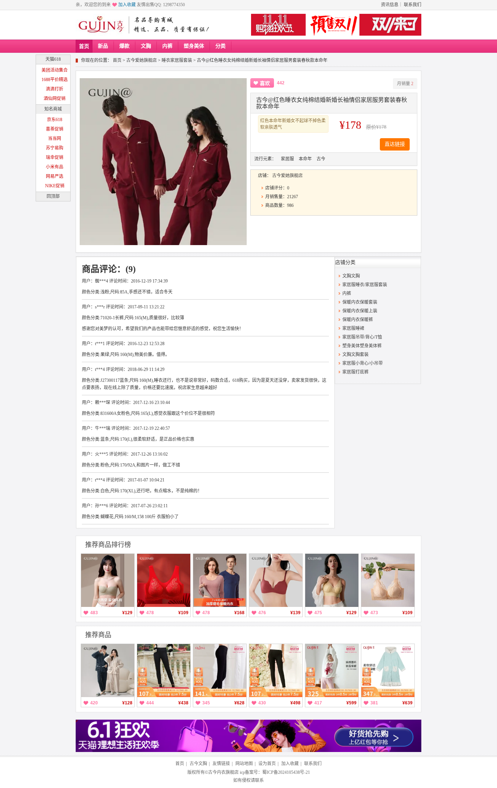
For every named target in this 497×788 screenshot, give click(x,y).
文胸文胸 (351, 276)
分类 (220, 46)
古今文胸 (198, 763)
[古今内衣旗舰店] (101, 25)
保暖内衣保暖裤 (357, 319)
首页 (84, 46)
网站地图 (244, 763)
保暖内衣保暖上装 (359, 310)
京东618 (54, 119)
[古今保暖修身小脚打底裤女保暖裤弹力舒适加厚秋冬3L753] (163, 670)
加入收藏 (127, 4)
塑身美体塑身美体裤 (362, 345)
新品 (103, 46)
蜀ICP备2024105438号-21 (286, 772)
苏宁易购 (54, 148)
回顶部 (53, 196)
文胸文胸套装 (355, 354)
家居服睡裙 (353, 328)
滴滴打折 (54, 89)
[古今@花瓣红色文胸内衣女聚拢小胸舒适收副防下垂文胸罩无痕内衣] (275, 580)
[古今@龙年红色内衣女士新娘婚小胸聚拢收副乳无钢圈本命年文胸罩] (163, 580)
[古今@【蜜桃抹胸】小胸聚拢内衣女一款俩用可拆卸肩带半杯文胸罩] (107, 580)
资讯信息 (389, 4)
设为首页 (267, 763)
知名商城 (53, 109)
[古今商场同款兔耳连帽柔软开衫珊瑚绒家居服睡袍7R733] (387, 670)
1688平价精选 (54, 79)
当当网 (54, 138)
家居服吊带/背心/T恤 (362, 337)
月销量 (405, 83)
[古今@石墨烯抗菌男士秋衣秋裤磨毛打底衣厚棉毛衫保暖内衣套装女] (219, 580)
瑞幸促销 (54, 157)
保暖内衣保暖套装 (359, 302)
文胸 (146, 46)
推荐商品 (98, 635)
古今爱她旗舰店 (141, 60)
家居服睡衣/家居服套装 (364, 284)
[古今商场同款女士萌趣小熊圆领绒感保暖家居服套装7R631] (331, 670)
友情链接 (221, 763)
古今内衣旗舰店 (223, 772)
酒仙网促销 (54, 98)
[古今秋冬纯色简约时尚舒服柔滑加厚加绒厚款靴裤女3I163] (275, 670)
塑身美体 (194, 46)
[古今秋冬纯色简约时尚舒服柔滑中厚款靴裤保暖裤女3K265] (219, 670)
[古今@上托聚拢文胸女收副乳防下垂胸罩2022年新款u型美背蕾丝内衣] (387, 580)
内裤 (167, 46)
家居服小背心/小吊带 (362, 363)
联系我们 (412, 4)
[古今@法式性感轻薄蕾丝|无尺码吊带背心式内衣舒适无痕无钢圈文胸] (331, 580)
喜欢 (265, 83)
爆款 (124, 46)
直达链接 (395, 144)
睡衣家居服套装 (177, 60)
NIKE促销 (54, 185)
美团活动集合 (54, 70)
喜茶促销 (54, 129)
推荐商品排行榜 (108, 544)
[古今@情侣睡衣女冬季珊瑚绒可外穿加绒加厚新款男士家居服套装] (107, 670)
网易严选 (54, 176)
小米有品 (54, 166)
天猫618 (53, 59)
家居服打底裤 (355, 372)
